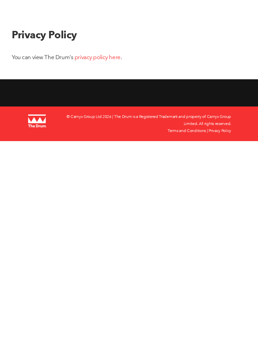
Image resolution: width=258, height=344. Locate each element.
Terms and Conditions (187, 130)
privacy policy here (98, 57)
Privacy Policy (220, 130)
